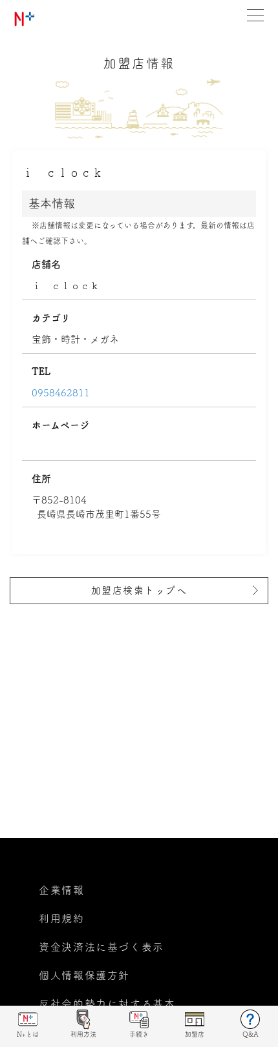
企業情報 (61, 890)
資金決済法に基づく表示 (101, 947)
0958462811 (61, 393)
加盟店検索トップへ (139, 590)
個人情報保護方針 (84, 975)
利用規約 (61, 918)
